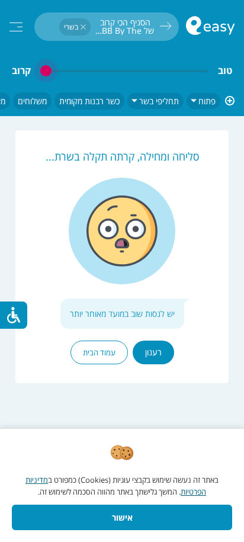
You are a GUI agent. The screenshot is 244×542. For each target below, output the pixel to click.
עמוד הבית (99, 352)
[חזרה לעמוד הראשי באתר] (210, 27)
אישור (122, 517)
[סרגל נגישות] (13, 315)
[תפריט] (16, 27)
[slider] (124, 70)
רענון (153, 352)
